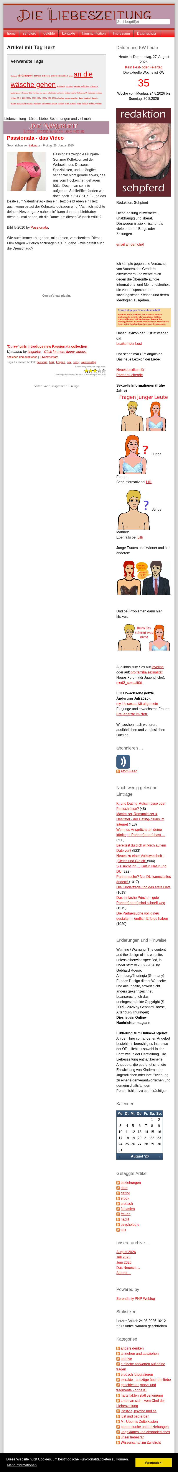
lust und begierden (135, 1416)
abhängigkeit (25, 75)
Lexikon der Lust (129, 343)
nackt (125, 1219)
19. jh (19, 98)
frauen (79, 103)
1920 (23, 98)
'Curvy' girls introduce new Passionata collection (47, 346)
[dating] (118, 1193)
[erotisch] (118, 1203)
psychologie (130, 1224)
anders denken (132, 1348)
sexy (45, 93)
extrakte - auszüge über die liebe (146, 1380)
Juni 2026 (124, 1262)
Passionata (39, 227)
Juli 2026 (123, 1257)
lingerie (25, 93)
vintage (67, 93)
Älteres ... (123, 1273)
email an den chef (130, 244)
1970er (44, 98)
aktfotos (46, 76)
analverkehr (61, 86)
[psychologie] (118, 1224)
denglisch (87, 98)
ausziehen (74, 98)
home (11, 33)
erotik (67, 103)
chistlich (61, 103)
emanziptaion (21, 103)
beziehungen (46, 103)
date (30, 93)
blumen (54, 103)
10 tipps (13, 98)
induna (33, 145)
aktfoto (37, 76)
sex (41, 93)
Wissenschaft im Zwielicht (141, 1442)
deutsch (94, 98)
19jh (49, 98)
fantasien (128, 1209)
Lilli (149, 482)
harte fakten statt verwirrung (142, 1395)
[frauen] (118, 1214)
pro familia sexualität (146, 672)
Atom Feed (128, 771)
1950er (28, 98)
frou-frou (36, 93)
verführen (60, 93)
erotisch (73, 103)
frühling (85, 103)
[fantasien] (118, 1209)
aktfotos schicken (59, 76)
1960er (38, 98)
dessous (14, 76)
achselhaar (60, 98)
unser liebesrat (132, 1437)
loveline (158, 667)
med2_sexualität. (129, 683)
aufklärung (94, 86)
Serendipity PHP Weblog (135, 1298)
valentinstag (52, 93)
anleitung (77, 86)
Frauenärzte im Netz (132, 714)
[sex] (118, 1230)
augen (67, 98)
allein (71, 76)
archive (126, 1359)
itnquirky (34, 352)
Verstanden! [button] (154, 1462)
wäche (73, 93)
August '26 (140, 1156)
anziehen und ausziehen (22, 357)
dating (81, 98)
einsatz (13, 103)
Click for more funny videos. (65, 352)
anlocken (85, 86)
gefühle (49, 33)
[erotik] (118, 1198)
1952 (34, 98)
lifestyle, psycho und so (139, 1411)
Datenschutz (146, 33)
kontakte (68, 33)
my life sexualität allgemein (137, 703)
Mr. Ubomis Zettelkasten (139, 1421)
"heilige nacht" (82, 93)
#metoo (99, 93)
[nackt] (118, 1219)
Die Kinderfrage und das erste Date (143, 887)
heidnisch (92, 103)
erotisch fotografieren (137, 1374)
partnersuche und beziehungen (145, 1427)
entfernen (37, 103)
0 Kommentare (49, 357)
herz (51, 362)
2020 (54, 98)
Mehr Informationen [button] (22, 1465)
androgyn (69, 86)
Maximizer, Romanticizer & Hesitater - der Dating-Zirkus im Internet (140, 819)
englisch (30, 103)
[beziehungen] (118, 1183)
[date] (118, 1188)
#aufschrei (92, 93)
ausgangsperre (16, 93)
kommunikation (94, 33)
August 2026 (126, 1252)
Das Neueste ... (128, 1268)
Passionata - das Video (35, 138)
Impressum (121, 33)
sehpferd (29, 33)
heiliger (99, 103)
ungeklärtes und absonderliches (145, 1432)
